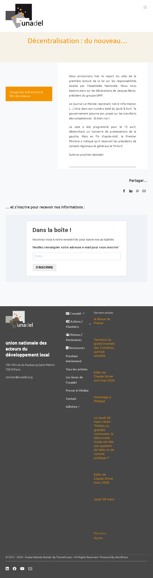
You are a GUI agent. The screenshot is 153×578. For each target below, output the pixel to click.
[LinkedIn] (130, 191)
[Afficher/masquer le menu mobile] (145, 7)
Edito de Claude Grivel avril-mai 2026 (104, 376)
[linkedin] (7, 569)
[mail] (30, 569)
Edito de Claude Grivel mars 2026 (103, 478)
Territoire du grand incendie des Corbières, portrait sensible (104, 348)
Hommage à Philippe (102, 399)
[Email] (144, 191)
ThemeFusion (64, 557)
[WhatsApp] (137, 191)
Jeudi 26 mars (104, 499)
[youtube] (22, 569)
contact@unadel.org (19, 377)
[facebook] (14, 569)
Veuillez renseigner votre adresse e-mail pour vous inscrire (75, 247)
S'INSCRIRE (44, 267)
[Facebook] (124, 191)
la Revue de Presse (102, 321)
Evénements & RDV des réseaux (26, 94)
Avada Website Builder (38, 557)
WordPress (121, 557)
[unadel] (19, 312)
